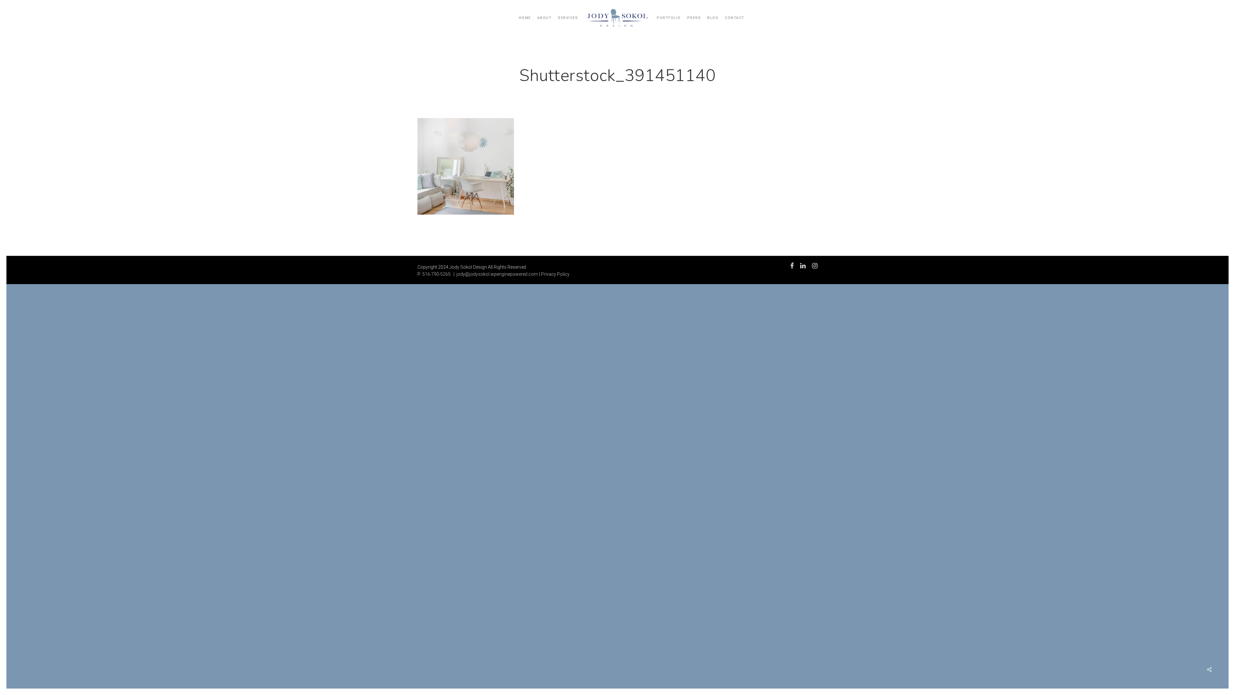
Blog (712, 18)
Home (525, 18)
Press (694, 18)
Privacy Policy (555, 274)
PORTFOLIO (669, 18)
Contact (735, 18)
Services (568, 18)
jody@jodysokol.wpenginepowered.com (497, 274)
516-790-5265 (436, 274)
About (544, 18)
